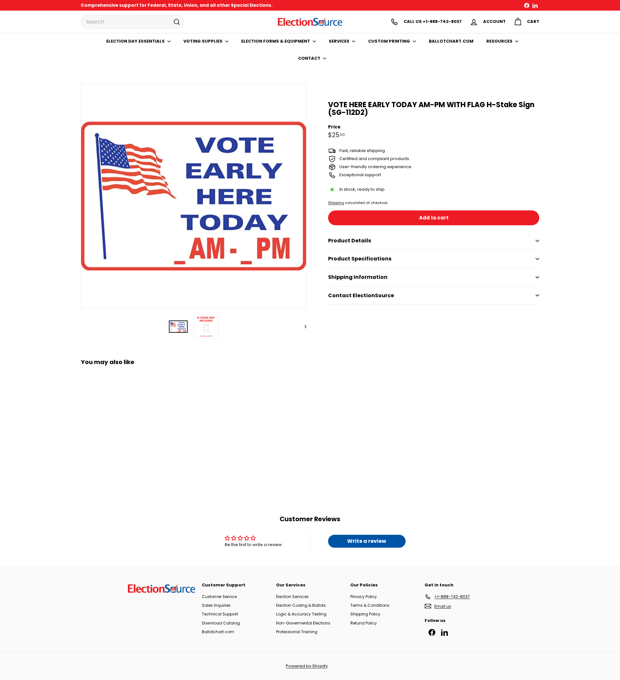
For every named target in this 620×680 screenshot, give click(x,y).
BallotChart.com (451, 41)
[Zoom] (193, 196)
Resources (499, 41)
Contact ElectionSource (361, 295)
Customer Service (219, 596)
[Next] (302, 327)
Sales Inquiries (216, 605)
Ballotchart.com (218, 631)
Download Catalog (221, 623)
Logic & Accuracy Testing (301, 614)
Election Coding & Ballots (301, 605)
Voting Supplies (203, 41)
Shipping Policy (365, 614)
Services (339, 41)
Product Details (349, 240)
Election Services (292, 596)
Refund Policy (363, 623)
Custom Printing (389, 41)
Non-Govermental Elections (303, 623)
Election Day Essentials (136, 41)
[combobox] (132, 22)
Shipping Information (358, 277)
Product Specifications (359, 258)
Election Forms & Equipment (276, 41)
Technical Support (220, 614)
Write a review (366, 541)
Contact (309, 58)
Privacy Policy (363, 596)
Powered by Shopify (307, 666)
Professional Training (296, 631)
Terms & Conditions (369, 605)
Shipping (336, 202)
